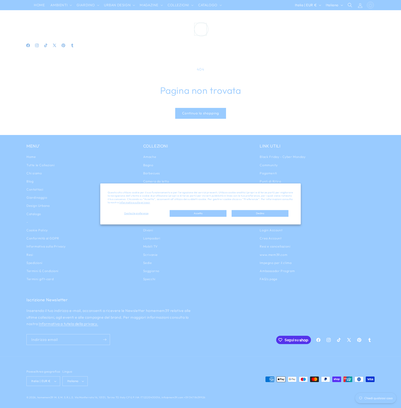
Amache (149, 157)
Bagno (148, 165)
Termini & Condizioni (42, 271)
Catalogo (33, 214)
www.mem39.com (273, 255)
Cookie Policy (37, 230)
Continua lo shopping (200, 113)
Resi (29, 255)
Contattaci (34, 189)
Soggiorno (151, 271)
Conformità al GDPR (42, 238)
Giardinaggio (36, 197)
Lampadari (151, 238)
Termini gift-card (40, 279)
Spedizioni (34, 263)
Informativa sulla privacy (134, 202)
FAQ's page (268, 279)
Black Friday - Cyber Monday (282, 157)
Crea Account (270, 238)
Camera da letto (156, 181)
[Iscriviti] (105, 339)
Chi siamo (34, 173)
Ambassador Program (277, 271)
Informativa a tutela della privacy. (68, 323)
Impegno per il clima (275, 263)
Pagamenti (268, 173)
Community (269, 165)
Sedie (147, 263)
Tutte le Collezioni (40, 165)
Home (31, 157)
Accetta (198, 213)
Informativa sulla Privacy (46, 246)
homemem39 (45, 397)
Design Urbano (38, 206)
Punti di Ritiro (270, 181)
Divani (148, 230)
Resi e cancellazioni (275, 246)
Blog (29, 181)
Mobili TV (150, 246)
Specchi (149, 279)
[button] (61, 5)
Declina (260, 213)
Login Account (271, 230)
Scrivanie (150, 255)
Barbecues (151, 173)
